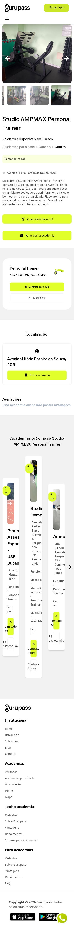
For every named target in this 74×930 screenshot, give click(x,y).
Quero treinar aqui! (40, 219)
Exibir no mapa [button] (40, 375)
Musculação (13, 784)
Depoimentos (13, 834)
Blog (8, 747)
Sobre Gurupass (15, 821)
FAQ (7, 883)
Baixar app (56, 7)
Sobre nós (11, 741)
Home (9, 728)
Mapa (8, 797)
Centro (60, 147)
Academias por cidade (18, 147)
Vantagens (12, 827)
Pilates (9, 791)
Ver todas (11, 772)
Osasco (45, 147)
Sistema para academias (21, 840)
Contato (10, 754)
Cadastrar (11, 815)
